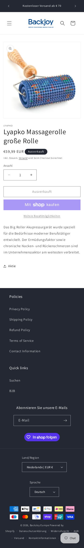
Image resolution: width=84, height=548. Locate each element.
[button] (9, 23)
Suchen (15, 380)
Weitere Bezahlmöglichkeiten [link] (42, 216)
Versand (23, 157)
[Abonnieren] (65, 420)
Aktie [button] (12, 266)
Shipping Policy (20, 319)
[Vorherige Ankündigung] (9, 6)
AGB (76, 531)
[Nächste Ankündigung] (75, 6)
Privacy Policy (19, 309)
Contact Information (24, 351)
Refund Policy (19, 330)
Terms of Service (21, 341)
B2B (12, 391)
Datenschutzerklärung (33, 531)
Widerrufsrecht (60, 531)
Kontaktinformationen (42, 538)
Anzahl (8, 166)
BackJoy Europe (39, 525)
